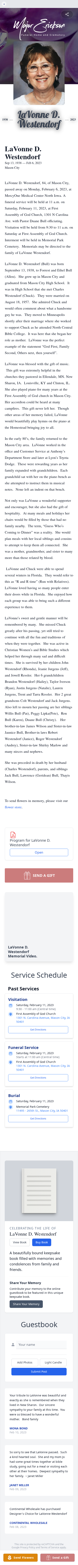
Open (39, 852)
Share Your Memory (26, 1304)
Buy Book (42, 1242)
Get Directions (38, 1029)
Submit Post (39, 1371)
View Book (19, 1242)
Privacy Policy (27, 1547)
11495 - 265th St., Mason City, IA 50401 (42, 1110)
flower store (13, 807)
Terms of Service (50, 1547)
